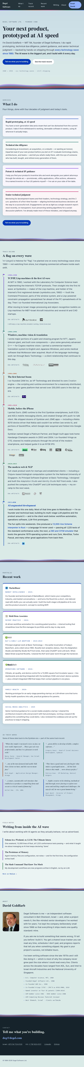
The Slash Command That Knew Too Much (24, 864)
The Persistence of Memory (16, 852)
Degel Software (6, 5)
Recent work (44, 5)
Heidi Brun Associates (18, 616)
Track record (31, 5)
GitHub (57, 1044)
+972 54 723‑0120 (15, 1044)
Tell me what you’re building (16, 62)
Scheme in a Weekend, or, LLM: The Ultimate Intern (28, 839)
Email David (72, 5)
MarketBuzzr (14, 587)
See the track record (43, 62)
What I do (20, 5)
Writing (56, 5)
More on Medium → (10, 874)
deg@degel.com (12, 1038)
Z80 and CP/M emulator (62, 531)
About (63, 5)
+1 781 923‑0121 (35, 1044)
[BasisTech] (11, 665)
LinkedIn (47, 1044)
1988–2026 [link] (8, 1060)
